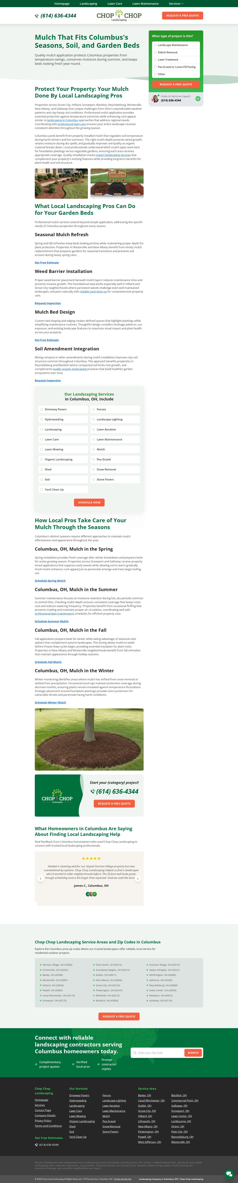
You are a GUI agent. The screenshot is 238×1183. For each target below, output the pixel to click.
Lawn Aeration (111, 1106)
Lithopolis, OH (146, 1121)
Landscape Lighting (114, 1100)
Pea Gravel (109, 1121)
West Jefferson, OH (149, 1142)
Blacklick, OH (179, 1095)
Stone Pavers (110, 1131)
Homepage (61, 4)
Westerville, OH (180, 1142)
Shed (72, 1126)
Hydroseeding (77, 1100)
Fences (106, 1095)
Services (175, 4)
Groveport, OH (180, 1111)
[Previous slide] (40, 878)
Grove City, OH (147, 1111)
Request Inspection (48, 303)
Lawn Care (115, 4)
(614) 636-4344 (117, 791)
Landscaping (88, 4)
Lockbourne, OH (181, 1121)
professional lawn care (72, 124)
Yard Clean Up (78, 1137)
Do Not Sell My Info (122, 1179)
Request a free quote (182, 15)
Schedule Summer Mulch (51, 621)
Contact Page (43, 1110)
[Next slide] (138, 878)
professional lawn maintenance (54, 613)
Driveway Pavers (79, 1095)
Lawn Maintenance (145, 4)
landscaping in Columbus (62, 120)
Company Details (45, 1115)
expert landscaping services (113, 155)
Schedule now (89, 502)
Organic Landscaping (82, 1121)
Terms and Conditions (48, 1126)
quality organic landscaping (70, 369)
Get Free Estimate (47, 262)
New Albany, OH (148, 1126)
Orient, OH (177, 1126)
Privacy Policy (43, 1120)
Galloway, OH (179, 1106)
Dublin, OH (144, 1106)
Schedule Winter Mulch (50, 702)
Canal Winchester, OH (151, 1100)
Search (193, 1053)
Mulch (106, 1116)
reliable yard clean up (93, 291)
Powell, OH (144, 1137)
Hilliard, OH (145, 1116)
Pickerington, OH (148, 1131)
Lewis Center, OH (181, 1116)
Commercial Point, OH (184, 1100)
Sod (71, 1131)
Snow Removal (111, 1126)
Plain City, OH (179, 1131)
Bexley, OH (144, 1095)
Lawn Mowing (77, 1116)
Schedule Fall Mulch (48, 662)
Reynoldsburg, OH (182, 1137)
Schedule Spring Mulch (50, 581)
